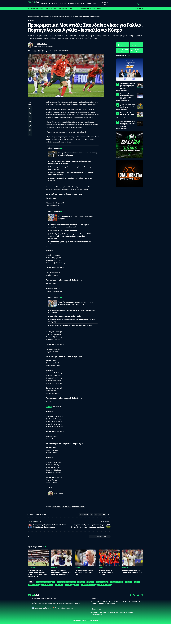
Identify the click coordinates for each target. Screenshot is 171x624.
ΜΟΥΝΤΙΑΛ (31, 20)
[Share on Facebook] (30, 108)
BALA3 (54, 8)
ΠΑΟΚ (72, 8)
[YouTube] (140, 8)
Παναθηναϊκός (63, 8)
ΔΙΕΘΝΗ (58, 584)
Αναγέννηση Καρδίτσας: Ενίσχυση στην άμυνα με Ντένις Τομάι (127, 105)
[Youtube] (136, 50)
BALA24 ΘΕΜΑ (31, 568)
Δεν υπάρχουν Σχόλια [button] (100, 536)
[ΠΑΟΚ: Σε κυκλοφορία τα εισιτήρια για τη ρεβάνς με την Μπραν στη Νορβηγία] (140, 123)
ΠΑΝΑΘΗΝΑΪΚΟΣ (117, 582)
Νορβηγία (49, 407)
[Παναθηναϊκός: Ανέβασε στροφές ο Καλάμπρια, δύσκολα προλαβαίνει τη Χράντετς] (140, 85)
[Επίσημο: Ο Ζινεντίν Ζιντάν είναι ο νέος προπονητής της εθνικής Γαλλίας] (52, 154)
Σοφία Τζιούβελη (42, 44)
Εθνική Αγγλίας (56, 506)
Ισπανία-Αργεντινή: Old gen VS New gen (64, 230)
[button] (98, 3)
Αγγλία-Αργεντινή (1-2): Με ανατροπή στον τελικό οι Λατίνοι (71, 325)
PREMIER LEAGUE (96, 8)
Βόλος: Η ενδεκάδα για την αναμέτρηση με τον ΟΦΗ (127, 114)
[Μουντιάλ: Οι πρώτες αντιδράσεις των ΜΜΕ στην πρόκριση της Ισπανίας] (61, 558)
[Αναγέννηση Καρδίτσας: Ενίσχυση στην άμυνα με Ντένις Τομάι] (140, 106)
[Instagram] (142, 8)
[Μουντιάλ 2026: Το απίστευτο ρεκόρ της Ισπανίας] (109, 558)
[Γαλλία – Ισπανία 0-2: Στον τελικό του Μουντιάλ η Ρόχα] (132, 558)
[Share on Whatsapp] (30, 117)
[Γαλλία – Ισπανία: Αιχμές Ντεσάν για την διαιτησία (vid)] (85, 558)
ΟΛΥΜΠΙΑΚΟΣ (85, 8)
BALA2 (48, 8)
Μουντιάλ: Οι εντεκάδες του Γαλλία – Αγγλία (65, 316)
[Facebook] (136, 8)
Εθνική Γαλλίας (66, 506)
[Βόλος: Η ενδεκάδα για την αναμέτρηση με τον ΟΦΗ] (140, 114)
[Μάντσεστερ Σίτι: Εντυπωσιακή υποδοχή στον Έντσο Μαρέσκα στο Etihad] (140, 95)
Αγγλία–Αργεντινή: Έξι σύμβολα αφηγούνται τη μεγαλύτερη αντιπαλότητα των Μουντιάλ (37, 573)
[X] (138, 8)
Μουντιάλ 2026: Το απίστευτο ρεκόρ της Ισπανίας (106, 572)
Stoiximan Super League (36, 8)
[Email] (39, 51)
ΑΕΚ (77, 8)
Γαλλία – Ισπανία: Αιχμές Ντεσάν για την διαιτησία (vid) (84, 572)
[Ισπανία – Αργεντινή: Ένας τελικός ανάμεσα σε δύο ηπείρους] (52, 217)
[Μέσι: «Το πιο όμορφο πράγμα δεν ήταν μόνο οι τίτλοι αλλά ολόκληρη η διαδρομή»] (52, 303)
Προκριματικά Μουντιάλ (78, 506)
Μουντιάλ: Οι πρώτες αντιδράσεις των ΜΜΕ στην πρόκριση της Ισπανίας (61, 572)
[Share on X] (35, 51)
